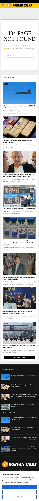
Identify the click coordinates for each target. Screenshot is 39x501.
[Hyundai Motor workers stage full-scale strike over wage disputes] (19, 333)
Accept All (19, 487)
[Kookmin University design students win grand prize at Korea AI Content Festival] (19, 298)
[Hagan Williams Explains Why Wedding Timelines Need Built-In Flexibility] (19, 264)
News (5, 254)
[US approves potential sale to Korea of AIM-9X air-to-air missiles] (19, 93)
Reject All (19, 497)
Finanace (6, 83)
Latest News (8, 78)
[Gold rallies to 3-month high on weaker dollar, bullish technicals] (19, 127)
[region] (19, 486)
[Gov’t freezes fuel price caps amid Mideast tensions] (19, 196)
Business (6, 152)
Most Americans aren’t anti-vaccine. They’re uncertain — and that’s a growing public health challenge (18, 243)
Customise (19, 492)
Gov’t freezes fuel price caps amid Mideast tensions (19, 208)
